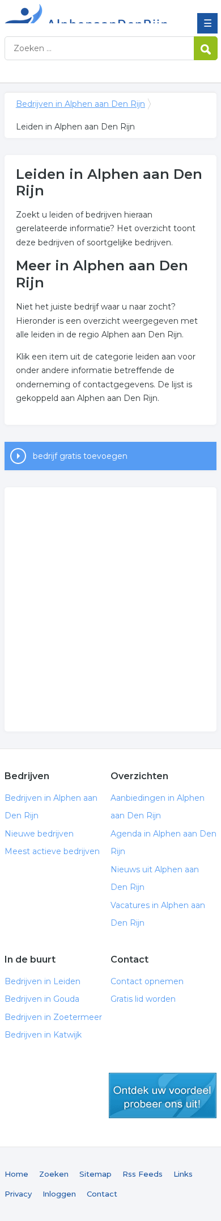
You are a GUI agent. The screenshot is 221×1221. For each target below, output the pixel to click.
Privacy (18, 1193)
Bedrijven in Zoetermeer (53, 1017)
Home (16, 1173)
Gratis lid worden (143, 999)
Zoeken (54, 1173)
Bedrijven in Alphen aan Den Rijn (87, 13)
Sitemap (95, 1173)
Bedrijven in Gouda (42, 999)
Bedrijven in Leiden (42, 981)
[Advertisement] (110, 609)
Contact (102, 1193)
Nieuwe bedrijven (39, 834)
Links (183, 1173)
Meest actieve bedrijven (52, 851)
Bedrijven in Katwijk (43, 1035)
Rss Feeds (142, 1173)
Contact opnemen (147, 981)
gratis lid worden (162, 1095)
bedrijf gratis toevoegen (80, 456)
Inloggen (59, 1193)
